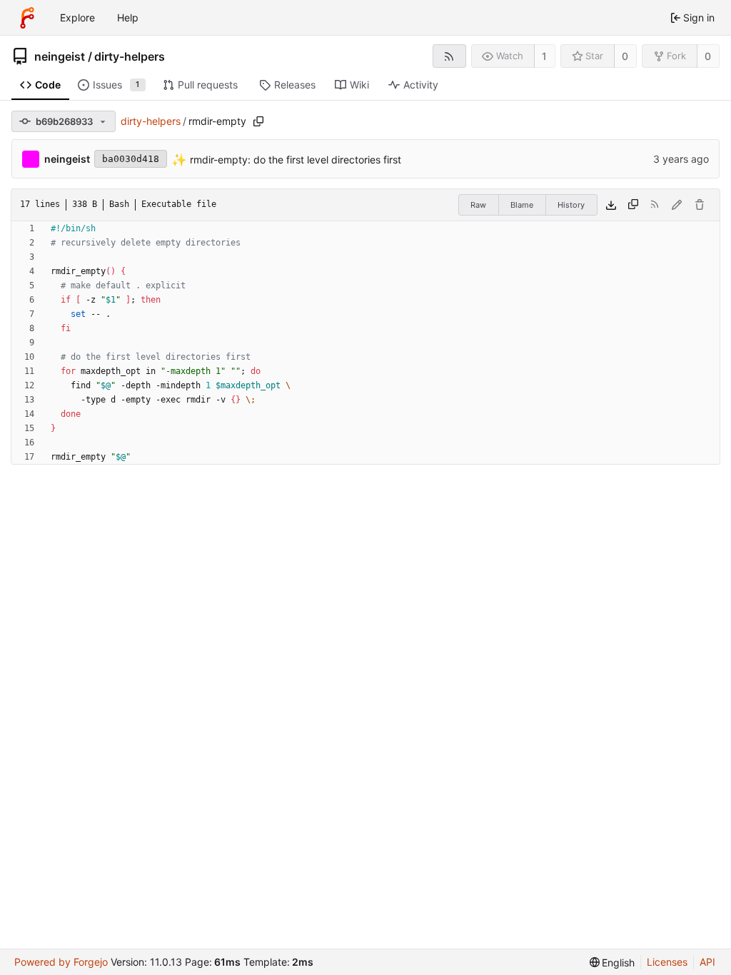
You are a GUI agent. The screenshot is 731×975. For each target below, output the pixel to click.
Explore (77, 17)
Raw (478, 205)
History (571, 205)
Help (127, 17)
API (707, 962)
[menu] (612, 962)
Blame (521, 205)
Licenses (667, 962)
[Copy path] (258, 121)
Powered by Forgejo (61, 962)
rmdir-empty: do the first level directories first (294, 159)
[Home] (27, 18)
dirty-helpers (129, 56)
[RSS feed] (449, 56)
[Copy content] (633, 204)
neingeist (59, 56)
